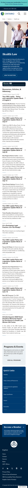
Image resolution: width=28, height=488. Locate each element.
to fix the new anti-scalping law (17, 188)
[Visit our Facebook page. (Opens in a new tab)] (4, 468)
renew (9, 2)
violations (14, 218)
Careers (4, 459)
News (3, 461)
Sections (10, 19)
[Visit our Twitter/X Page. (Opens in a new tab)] (13, 468)
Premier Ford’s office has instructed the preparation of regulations (12, 186)
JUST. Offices (5, 464)
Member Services (18, 4)
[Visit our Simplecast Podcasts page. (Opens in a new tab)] (22, 468)
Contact (4, 456)
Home (3, 19)
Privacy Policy (6, 472)
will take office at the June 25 (15, 302)
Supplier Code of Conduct (9, 479)
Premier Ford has (14, 103)
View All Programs (14, 360)
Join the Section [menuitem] (10, 75)
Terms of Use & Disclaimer (9, 474)
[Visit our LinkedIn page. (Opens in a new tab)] (9, 468)
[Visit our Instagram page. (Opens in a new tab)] (18, 468)
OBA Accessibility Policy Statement (12, 477)
